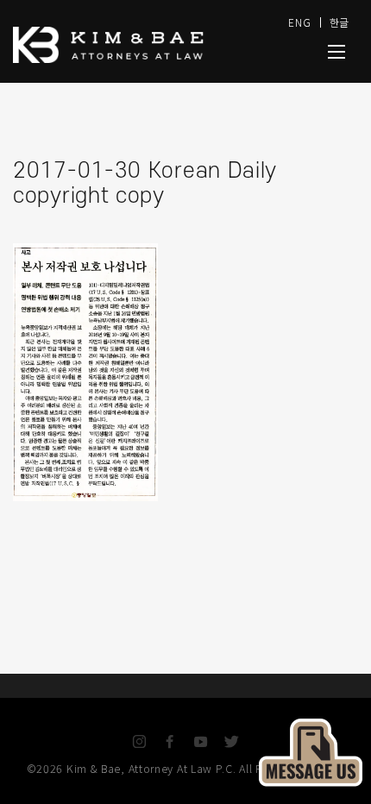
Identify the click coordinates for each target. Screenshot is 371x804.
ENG (299, 22)
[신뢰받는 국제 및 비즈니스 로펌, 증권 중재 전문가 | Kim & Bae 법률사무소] (129, 45)
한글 (339, 22)
